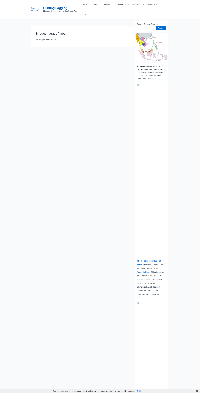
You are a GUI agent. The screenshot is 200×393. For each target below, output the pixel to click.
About (84, 4)
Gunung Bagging (55, 8)
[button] (88, 4)
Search (161, 28)
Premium (151, 4)
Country (106, 4)
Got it (139, 391)
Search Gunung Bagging (147, 24)
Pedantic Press (143, 272)
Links (83, 14)
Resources (136, 4)
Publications (121, 4)
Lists (95, 4)
